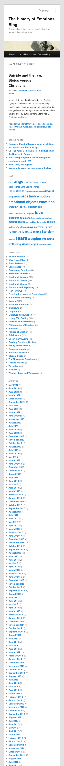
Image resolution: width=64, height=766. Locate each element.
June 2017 (14, 518)
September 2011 (17, 755)
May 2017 (13, 521)
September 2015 (17, 590)
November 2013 (16, 666)
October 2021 (15, 398)
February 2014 (16, 655)
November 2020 (16, 419)
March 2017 (14, 528)
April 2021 (14, 408)
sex (30, 231)
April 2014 (14, 648)
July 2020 (13, 426)
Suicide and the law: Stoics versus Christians (25, 80)
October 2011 (15, 751)
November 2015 (16, 583)
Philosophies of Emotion (21, 324)
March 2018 (14, 491)
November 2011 (16, 748)
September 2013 (17, 672)
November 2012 (16, 707)
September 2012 (17, 713)
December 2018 (16, 467)
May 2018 (13, 484)
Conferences (15, 266)
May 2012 (13, 727)
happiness (35, 206)
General (12, 300)
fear (21, 206)
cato (11, 126)
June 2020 (14, 429)
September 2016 (17, 549)
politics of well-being (18, 227)
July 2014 (13, 638)
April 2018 (14, 487)
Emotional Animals (18, 273)
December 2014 (16, 621)
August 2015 (15, 593)
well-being (48, 239)
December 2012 (16, 703)
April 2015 (14, 607)
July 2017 (13, 515)
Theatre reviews (16, 362)
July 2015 (13, 597)
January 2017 (15, 535)
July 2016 (13, 556)
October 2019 (15, 443)
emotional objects (23, 201)
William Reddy (45, 244)
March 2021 (14, 412)
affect (11, 182)
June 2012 (14, 724)
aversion (41, 182)
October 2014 (15, 628)
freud (26, 207)
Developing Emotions (20, 270)
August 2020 (15, 422)
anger (19, 181)
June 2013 (14, 683)
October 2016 (15, 545)
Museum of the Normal (20, 321)
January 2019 (15, 463)
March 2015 (14, 611)
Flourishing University (20, 297)
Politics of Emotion (18, 331)
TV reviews (14, 366)
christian (18, 126)
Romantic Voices (17, 352)
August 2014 (15, 635)
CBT (23, 186)
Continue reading (18, 117)
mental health (17, 222)
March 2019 (14, 460)
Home (12, 54)
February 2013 (16, 696)
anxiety (30, 182)
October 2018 (15, 470)
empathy (13, 206)
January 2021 (15, 415)
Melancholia (36, 218)
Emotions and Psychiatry (21, 287)
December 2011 (16, 744)
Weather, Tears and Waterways (24, 372)
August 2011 (15, 758)
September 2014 (17, 631)
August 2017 (15, 511)
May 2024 (13, 384)
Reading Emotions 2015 (21, 342)
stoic (48, 126)
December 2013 (16, 662)
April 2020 (14, 432)
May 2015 (13, 604)
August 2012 (15, 717)
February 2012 (16, 737)
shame (36, 231)
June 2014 (14, 641)
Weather (13, 369)
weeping (34, 238)
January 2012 (15, 741)
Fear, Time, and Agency (20, 164)
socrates (41, 126)
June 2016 (14, 559)
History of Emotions (19, 304)
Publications (15, 335)
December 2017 (16, 501)
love (39, 212)
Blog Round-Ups (17, 259)
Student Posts (16, 355)
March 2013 (14, 693)
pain (44, 222)
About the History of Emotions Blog (35, 54)
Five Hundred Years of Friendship (26, 294)
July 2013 (13, 679)
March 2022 (14, 395)
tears (21, 237)
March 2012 (14, 734)
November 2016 (16, 542)
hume (25, 126)
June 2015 (14, 600)
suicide (12, 129)
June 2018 (14, 480)
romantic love (18, 231)
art (35, 182)
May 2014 (13, 645)
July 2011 (13, 761)
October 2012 (15, 710)
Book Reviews (16, 263)
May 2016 (13, 563)
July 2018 (13, 477)
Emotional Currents (26, 123)
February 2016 (16, 573)
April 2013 (14, 689)
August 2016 (15, 552)
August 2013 (15, 676)
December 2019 (16, 436)
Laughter (30, 213)
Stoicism (48, 231)
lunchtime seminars (19, 217)
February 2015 (16, 614)
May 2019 (13, 456)
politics (50, 222)
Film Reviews (15, 290)
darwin (29, 191)
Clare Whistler (17, 191)
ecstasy (29, 196)
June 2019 (14, 453)
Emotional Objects (18, 280)
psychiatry (34, 226)
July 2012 (13, 720)
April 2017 (14, 525)
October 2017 (15, 504)
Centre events (32, 186)
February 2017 (16, 532)
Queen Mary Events (18, 338)
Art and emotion (17, 256)
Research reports (17, 348)
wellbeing (15, 244)
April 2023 (14, 391)
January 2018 (15, 497)
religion (46, 226)
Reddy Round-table (18, 345)
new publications (33, 222)
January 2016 (15, 576)
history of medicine (17, 213)
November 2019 (16, 439)
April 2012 (14, 731)
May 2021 (13, 405)
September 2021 (17, 402)
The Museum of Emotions (22, 359)
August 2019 (15, 446)
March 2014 (14, 652)
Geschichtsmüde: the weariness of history (30, 167)
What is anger (30, 244)
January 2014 (15, 659)
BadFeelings (14, 186)
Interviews (14, 307)
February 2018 (16, 494)
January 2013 (15, 700)
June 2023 (14, 388)
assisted (48, 123)
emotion (43, 196)
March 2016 (14, 569)
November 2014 (16, 624)
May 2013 (13, 686)
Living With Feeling (18, 318)
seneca (32, 126)
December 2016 (16, 539)
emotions (47, 201)
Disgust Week (15, 196)
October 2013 (15, 669)
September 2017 (17, 508)
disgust (49, 191)
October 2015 (15, 587)
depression (38, 191)
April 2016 (14, 566)
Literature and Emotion (20, 314)
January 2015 (15, 617)
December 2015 (16, 580)
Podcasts (13, 328)
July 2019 (13, 450)
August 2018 (15, 474)
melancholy (47, 217)
